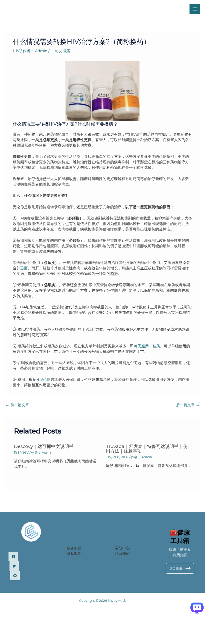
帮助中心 (122, 548)
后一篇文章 (188, 405)
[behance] (15, 575)
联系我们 (122, 553)
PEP (116, 457)
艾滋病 (64, 51)
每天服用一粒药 (147, 346)
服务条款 (74, 548)
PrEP (18, 452)
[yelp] (14, 566)
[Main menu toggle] (195, 9)
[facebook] (13, 556)
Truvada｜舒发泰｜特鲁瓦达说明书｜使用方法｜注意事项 (147, 448)
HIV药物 (43, 379)
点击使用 (176, 568)
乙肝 (24, 268)
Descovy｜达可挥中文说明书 (44, 446)
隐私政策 (74, 554)
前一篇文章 (17, 405)
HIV (16, 51)
